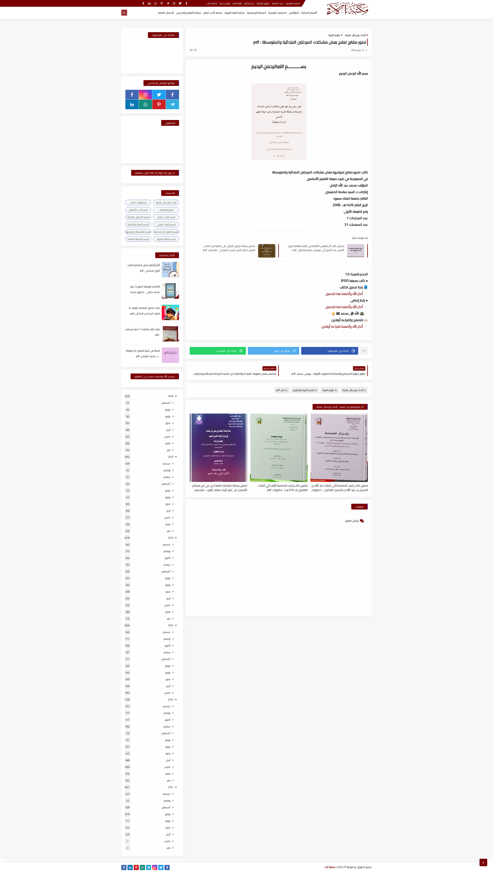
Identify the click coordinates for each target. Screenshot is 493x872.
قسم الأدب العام (166, 217)
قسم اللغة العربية (166, 239)
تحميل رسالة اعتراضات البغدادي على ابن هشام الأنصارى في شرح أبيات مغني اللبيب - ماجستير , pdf (219, 487)
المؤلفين (294, 12)
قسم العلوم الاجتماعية (166, 231)
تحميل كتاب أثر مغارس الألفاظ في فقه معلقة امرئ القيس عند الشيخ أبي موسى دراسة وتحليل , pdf (316, 248)
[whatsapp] (155, 3)
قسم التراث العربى (166, 224)
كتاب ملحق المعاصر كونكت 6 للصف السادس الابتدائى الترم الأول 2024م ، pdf (144, 313)
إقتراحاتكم (237, 3)
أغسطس (165, 402)
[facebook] (186, 3)
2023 (170, 625)
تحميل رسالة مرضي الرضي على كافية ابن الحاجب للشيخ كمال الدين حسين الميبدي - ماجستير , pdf (229, 248)
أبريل (168, 429)
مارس (167, 436)
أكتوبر (167, 558)
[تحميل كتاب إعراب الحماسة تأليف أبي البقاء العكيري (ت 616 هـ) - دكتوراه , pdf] (278, 448)
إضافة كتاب (211, 3)
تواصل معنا (225, 3)
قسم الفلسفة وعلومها (138, 231)
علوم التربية (334, 35)
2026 (170, 396)
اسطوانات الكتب (138, 202)
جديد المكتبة (277, 3)
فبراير (167, 443)
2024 (170, 537)
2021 (170, 787)
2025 (170, 456)
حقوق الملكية (263, 3)
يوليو (167, 409)
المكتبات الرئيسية (277, 12)
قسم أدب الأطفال (138, 209)
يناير (168, 450)
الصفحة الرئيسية (293, 3)
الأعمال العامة (166, 12)
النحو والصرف (166, 209)
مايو (168, 423)
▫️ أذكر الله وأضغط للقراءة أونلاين (344, 326)
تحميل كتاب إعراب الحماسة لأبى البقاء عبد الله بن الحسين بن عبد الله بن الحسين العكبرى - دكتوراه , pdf (339, 487)
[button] (329, 351)
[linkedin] (149, 3)
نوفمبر (166, 470)
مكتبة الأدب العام (212, 12)
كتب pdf (280, 390)
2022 (170, 699)
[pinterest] (161, 3)
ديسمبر (166, 463)
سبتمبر (166, 477)
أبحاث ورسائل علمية (355, 35)
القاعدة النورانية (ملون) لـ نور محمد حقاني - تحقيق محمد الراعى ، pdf (145, 292)
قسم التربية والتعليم (303, 390)
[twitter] (180, 3)
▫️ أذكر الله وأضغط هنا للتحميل (346, 294)
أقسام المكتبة (309, 12)
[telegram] (167, 3)
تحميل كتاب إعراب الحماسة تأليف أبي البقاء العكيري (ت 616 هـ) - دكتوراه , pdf (282, 487)
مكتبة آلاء (330, 867)
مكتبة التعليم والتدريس (188, 12)
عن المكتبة (249, 3)
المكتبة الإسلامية (256, 12)
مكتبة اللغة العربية (235, 12)
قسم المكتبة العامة (138, 239)
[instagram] (174, 3)
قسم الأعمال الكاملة (138, 217)
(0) (191, 50)
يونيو (167, 416)
